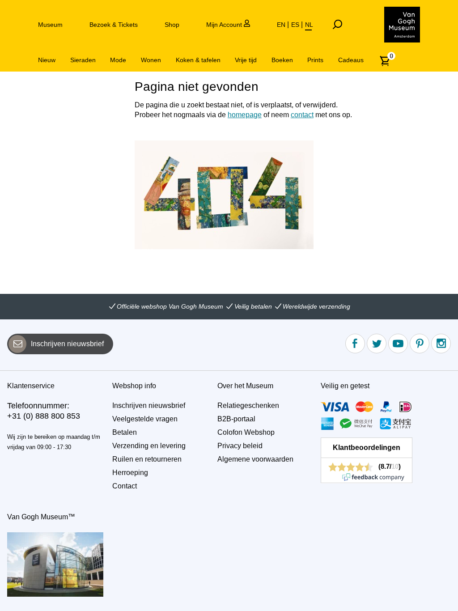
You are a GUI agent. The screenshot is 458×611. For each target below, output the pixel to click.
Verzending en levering (149, 446)
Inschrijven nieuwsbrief (67, 344)
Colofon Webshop (246, 432)
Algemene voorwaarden (255, 459)
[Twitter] (376, 343)
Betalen (124, 432)
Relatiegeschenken (248, 405)
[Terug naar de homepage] (402, 24)
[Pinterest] (419, 343)
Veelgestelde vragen (145, 419)
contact (302, 115)
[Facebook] (355, 343)
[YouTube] (398, 343)
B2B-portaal (236, 419)
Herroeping (130, 472)
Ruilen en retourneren (147, 459)
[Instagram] (441, 343)
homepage (245, 115)
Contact (124, 486)
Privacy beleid (240, 446)
